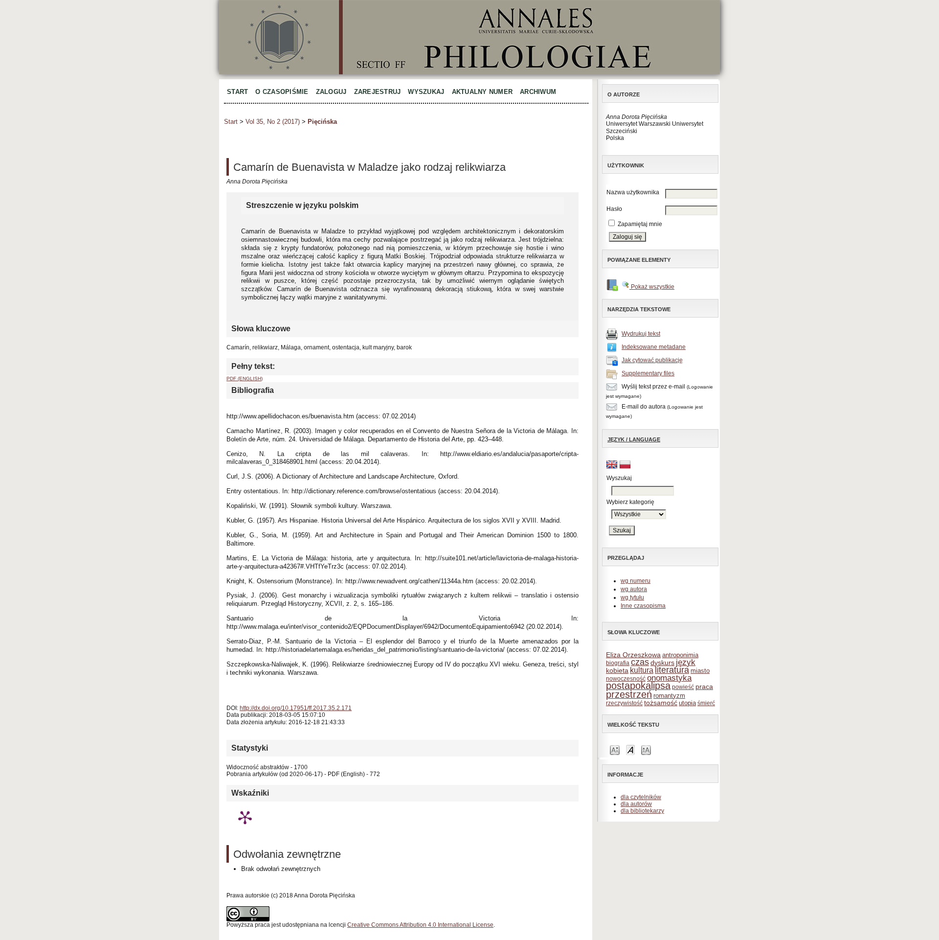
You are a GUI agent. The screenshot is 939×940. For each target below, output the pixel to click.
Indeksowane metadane (654, 347)
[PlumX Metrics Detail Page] (245, 817)
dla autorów (636, 804)
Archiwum (538, 91)
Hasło (614, 209)
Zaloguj (331, 91)
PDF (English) (244, 378)
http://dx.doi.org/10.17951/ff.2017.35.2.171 (296, 708)
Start (237, 91)
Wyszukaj (426, 91)
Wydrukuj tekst (641, 333)
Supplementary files (648, 373)
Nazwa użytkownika (632, 192)
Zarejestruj (377, 91)
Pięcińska (322, 121)
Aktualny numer (482, 91)
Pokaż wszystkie (651, 286)
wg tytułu (632, 597)
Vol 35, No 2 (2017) (273, 121)
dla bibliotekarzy (642, 810)
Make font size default (630, 749)
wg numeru (635, 580)
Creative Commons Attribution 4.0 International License (420, 924)
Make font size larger (646, 749)
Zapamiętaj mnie (640, 224)
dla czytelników (641, 797)
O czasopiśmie (281, 91)
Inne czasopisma (643, 605)
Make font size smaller (615, 749)
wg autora (634, 589)
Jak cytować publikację (652, 360)
